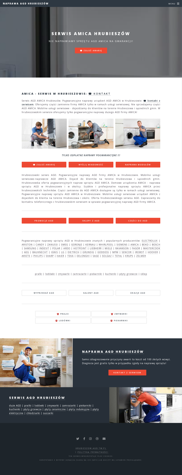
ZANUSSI (52, 244)
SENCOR (127, 252)
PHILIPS (38, 255)
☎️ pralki (63, 314)
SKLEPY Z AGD (91, 220)
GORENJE (76, 244)
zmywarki (64, 273)
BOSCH (156, 244)
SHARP (50, 255)
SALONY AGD (91, 293)
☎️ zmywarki (119, 314)
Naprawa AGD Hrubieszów (26, 3)
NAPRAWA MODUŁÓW (138, 164)
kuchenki (110, 273)
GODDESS (103, 252)
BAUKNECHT (40, 252)
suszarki (48, 413)
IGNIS (54, 252)
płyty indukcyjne (79, 409)
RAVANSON (122, 248)
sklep (144, 273)
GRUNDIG (88, 252)
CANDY (40, 244)
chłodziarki (33, 413)
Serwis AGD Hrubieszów (37, 397)
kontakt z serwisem (127, 372)
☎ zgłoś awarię (91, 50)
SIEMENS (122, 244)
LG (62, 252)
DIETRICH (73, 252)
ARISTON (27, 244)
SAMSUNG (30, 248)
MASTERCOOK (151, 248)
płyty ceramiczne (55, 409)
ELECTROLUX (150, 240)
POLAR (56, 248)
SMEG (64, 244)
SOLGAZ (107, 255)
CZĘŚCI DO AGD (138, 220)
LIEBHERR (96, 248)
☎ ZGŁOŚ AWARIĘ (44, 164)
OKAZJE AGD (137, 293)
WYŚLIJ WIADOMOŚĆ (91, 164)
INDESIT (44, 248)
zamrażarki (80, 273)
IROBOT (139, 252)
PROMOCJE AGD (44, 220)
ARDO (66, 248)
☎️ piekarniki (119, 320)
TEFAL (118, 255)
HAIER (60, 255)
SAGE (96, 255)
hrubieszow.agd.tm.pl (91, 448)
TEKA (70, 255)
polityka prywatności (93, 452)
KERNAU (90, 244)
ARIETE (26, 255)
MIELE (108, 248)
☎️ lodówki (62, 320)
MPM (115, 252)
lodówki (50, 273)
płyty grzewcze (128, 273)
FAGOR (136, 248)
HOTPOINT (80, 248)
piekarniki (96, 273)
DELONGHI (83, 255)
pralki (38, 273)
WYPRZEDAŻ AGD (44, 293)
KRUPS (129, 255)
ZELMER (141, 255)
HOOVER (153, 252)
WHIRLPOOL (106, 244)
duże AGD (15, 405)
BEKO (145, 244)
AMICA (135, 244)
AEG (26, 252)
